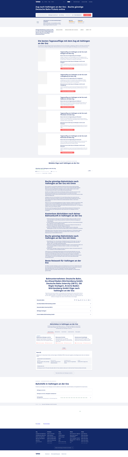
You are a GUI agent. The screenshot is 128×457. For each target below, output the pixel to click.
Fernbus (45, 1)
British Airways (61, 436)
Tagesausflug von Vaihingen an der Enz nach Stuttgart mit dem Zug (73, 52)
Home (37, 404)
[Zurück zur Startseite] (39, 2)
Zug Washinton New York (41, 435)
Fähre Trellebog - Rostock (75, 438)
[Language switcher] (69, 1)
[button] (62, 15)
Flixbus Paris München (51, 440)
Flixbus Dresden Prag (51, 436)
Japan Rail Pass (84, 433)
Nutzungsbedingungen (55, 453)
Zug (42, 1)
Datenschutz (64, 453)
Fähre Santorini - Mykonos (75, 433)
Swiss (60, 438)
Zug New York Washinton (41, 433)
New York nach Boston (40, 438)
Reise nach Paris (84, 436)
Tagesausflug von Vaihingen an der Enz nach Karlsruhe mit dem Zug (73, 136)
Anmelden (90, 1)
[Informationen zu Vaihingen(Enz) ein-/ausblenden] (90, 397)
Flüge (49, 1)
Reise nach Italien (84, 440)
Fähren (52, 1)
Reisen (82, 431)
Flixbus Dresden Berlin (51, 438)
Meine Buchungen (77, 1)
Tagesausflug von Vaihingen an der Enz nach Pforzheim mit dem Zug (73, 114)
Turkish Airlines (62, 435)
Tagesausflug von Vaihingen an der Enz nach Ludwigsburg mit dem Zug (73, 75)
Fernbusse (49, 431)
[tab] (50, 332)
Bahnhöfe (38, 440)
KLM (59, 440)
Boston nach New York (40, 436)
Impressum (47, 453)
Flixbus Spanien (50, 435)
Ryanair (60, 433)
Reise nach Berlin (84, 435)
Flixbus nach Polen (50, 433)
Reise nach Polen (84, 438)
